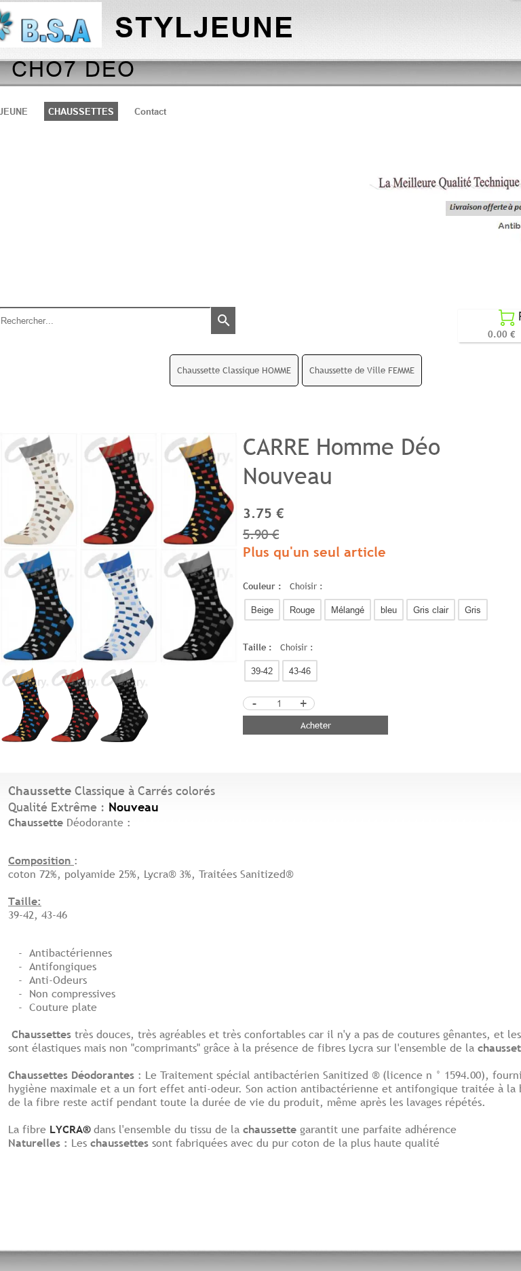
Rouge (302, 609)
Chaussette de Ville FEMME (361, 370)
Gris (473, 609)
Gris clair (430, 609)
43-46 (300, 670)
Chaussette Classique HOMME (234, 370)
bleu (389, 609)
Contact (150, 111)
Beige (262, 609)
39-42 (262, 670)
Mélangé (347, 609)
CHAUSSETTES (81, 111)
